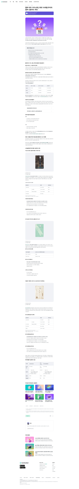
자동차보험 (30, 1)
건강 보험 (26, 1)
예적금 (16, 1)
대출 (13, 1)
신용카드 (32, 5)
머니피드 (28, 5)
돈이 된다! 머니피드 (36, 1)
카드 (10, 1)
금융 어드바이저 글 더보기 (30, 428)
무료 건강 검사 (21, 1)
